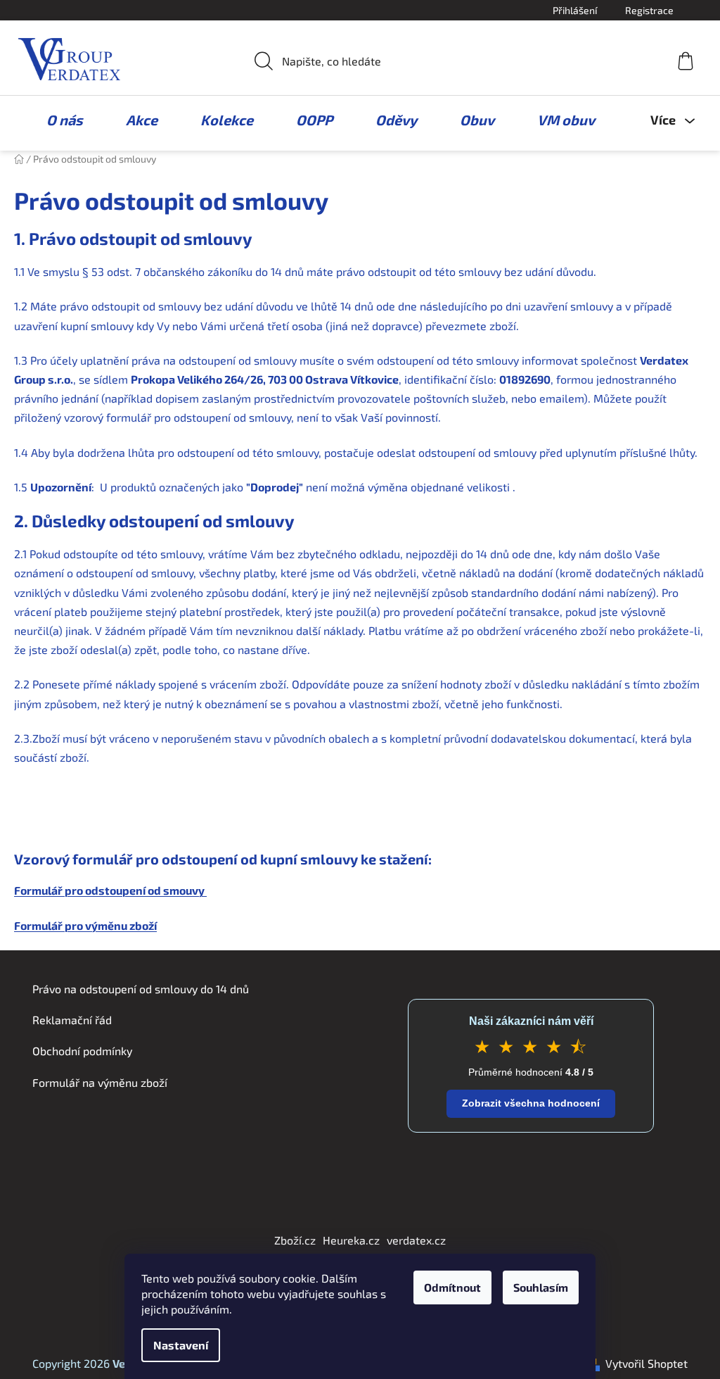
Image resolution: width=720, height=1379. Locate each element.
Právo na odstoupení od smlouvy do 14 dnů (140, 988)
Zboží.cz (295, 1240)
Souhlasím (540, 1287)
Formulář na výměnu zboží (99, 1082)
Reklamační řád (72, 1019)
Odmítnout (452, 1287)
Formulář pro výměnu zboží (85, 925)
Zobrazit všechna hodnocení (531, 1103)
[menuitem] (57, 120)
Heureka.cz (351, 1240)
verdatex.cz (416, 1240)
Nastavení (180, 1345)
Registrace (649, 10)
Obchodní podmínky (82, 1050)
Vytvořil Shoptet (646, 1363)
